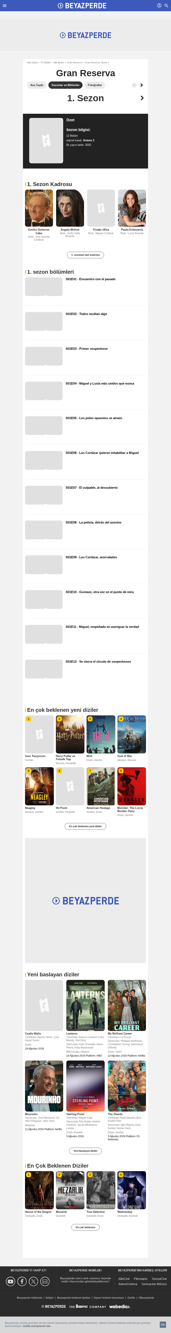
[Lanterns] (85, 1005)
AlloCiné (124, 1279)
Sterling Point (75, 1114)
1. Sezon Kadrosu (49, 184)
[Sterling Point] (85, 1086)
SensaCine (159, 1279)
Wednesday (124, 1211)
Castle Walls (33, 1033)
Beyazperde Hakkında (29, 1297)
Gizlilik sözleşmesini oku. (37, 1326)
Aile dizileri (59, 62)
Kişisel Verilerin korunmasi (109, 1297)
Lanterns (72, 1033)
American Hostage (98, 808)
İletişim (50, 1297)
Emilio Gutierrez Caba (39, 231)
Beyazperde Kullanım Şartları (73, 1297)
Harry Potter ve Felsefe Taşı (65, 758)
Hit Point (61, 808)
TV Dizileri (45, 62)
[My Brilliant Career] (127, 1005)
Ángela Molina (70, 229)
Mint (89, 756)
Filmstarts (140, 1279)
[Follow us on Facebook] (22, 1281)
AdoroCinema (127, 1284)
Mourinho (31, 1114)
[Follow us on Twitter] (34, 1281)
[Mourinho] (44, 1086)
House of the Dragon (38, 1211)
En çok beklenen (85, 1227)
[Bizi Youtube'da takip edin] (11, 1281)
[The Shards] (127, 1086)
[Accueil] (82, 5)
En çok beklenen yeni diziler (85, 826)
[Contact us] (45, 1281)
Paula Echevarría (132, 229)
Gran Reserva (74, 62)
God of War (124, 756)
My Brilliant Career (120, 1033)
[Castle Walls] (44, 1005)
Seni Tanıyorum (35, 756)
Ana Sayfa (32, 62)
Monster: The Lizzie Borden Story (130, 809)
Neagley (30, 808)
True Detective (96, 1211)
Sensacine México (154, 1284)
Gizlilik (131, 1297)
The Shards (115, 1114)
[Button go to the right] (141, 85)
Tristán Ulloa (101, 229)
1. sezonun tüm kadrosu (85, 255)
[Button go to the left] (134, 85)
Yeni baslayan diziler (85, 1150)
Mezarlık (61, 1211)
